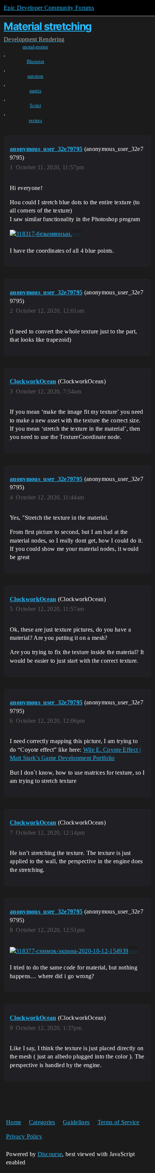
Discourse (50, 1154)
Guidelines (76, 1122)
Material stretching (48, 26)
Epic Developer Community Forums (49, 8)
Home (13, 1122)
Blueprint (35, 61)
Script (35, 105)
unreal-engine (35, 47)
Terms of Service (118, 1122)
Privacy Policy (24, 1136)
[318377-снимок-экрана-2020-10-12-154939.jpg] (74, 950)
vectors (35, 120)
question (35, 76)
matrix (35, 90)
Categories (42, 1122)
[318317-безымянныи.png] (46, 233)
